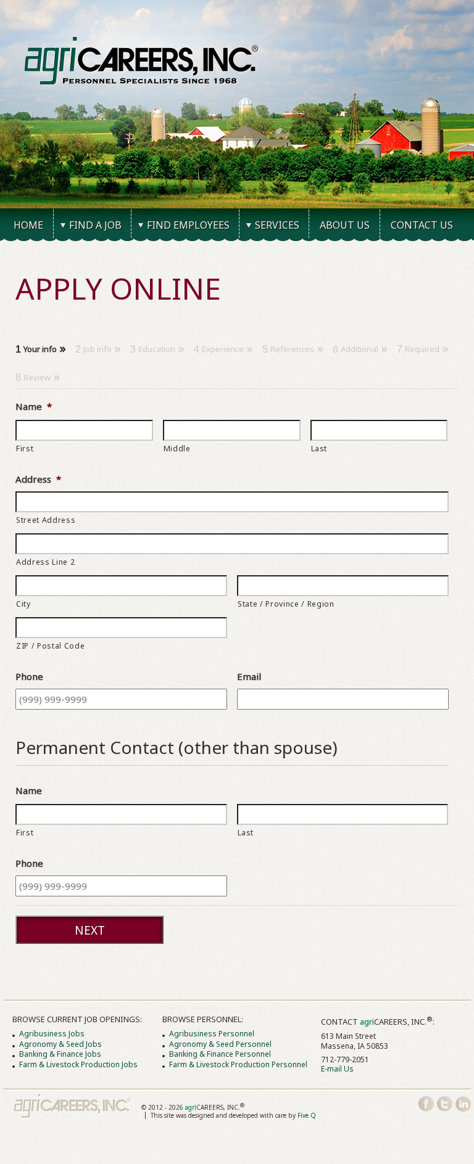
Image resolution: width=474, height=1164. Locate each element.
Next (90, 930)
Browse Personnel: (202, 1019)
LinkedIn (463, 1104)
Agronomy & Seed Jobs (60, 1044)
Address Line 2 (45, 562)
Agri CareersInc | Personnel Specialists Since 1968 (72, 1106)
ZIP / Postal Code (50, 646)
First (24, 448)
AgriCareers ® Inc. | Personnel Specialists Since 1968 (142, 61)
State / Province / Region (286, 604)
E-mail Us (337, 1069)
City (23, 604)
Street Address (45, 520)
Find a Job (95, 225)
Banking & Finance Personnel (220, 1054)
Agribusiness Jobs (52, 1033)
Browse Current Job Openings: (77, 1019)
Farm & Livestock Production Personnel (238, 1064)
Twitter (444, 1104)
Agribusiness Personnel (211, 1033)
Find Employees (188, 225)
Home (28, 225)
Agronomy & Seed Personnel (220, 1044)
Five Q (306, 1115)
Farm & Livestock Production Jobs (78, 1064)
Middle (177, 448)
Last (319, 448)
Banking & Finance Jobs (60, 1054)
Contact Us (422, 225)
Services (277, 225)
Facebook (426, 1104)
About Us (345, 225)
